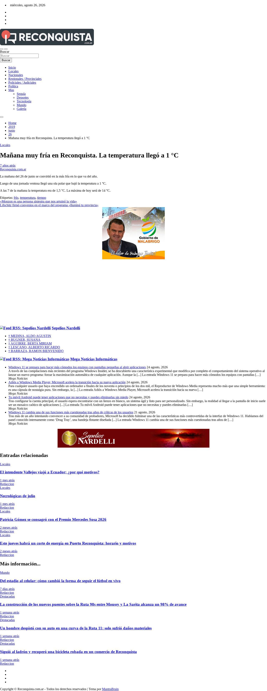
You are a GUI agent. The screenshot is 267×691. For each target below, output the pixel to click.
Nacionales (15, 75)
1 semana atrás (9, 612)
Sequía (21, 94)
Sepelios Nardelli (66, 328)
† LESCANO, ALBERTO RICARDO (34, 347)
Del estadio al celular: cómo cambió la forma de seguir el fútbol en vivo (60, 581)
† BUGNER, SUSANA (24, 339)
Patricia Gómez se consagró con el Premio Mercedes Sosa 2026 (53, 519)
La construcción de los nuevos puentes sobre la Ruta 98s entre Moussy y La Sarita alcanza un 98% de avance (93, 604)
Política (13, 86)
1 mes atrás (7, 480)
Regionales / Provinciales (25, 79)
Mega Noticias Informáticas (93, 359)
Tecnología (24, 101)
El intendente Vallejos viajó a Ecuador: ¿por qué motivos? (49, 472)
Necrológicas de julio (17, 496)
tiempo (41, 197)
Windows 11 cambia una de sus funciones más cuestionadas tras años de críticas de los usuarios (70, 412)
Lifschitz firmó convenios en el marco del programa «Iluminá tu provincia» (49, 205)
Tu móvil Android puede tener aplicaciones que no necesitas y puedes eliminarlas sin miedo (68, 397)
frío (16, 197)
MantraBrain (110, 689)
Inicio (12, 67)
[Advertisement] (133, 292)
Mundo (21, 105)
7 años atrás (7, 165)
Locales (13, 71)
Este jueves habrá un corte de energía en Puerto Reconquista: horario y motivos (68, 543)
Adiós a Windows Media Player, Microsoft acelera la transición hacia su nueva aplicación (67, 382)
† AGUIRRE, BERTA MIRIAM (30, 343)
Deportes (23, 97)
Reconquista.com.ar (13, 169)
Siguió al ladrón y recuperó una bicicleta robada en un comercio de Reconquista (68, 651)
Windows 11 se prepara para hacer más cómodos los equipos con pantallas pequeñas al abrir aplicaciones (77, 367)
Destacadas (7, 596)
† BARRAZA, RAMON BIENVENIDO (36, 351)
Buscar (4, 51)
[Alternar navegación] (1, 49)
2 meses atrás (8, 527)
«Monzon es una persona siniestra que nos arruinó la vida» (38, 201)
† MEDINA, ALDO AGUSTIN (29, 336)
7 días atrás (7, 589)
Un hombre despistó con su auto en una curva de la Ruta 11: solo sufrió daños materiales (76, 628)
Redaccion (7, 484)
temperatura (27, 197)
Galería (21, 109)
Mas (11, 90)
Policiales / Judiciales (22, 82)
